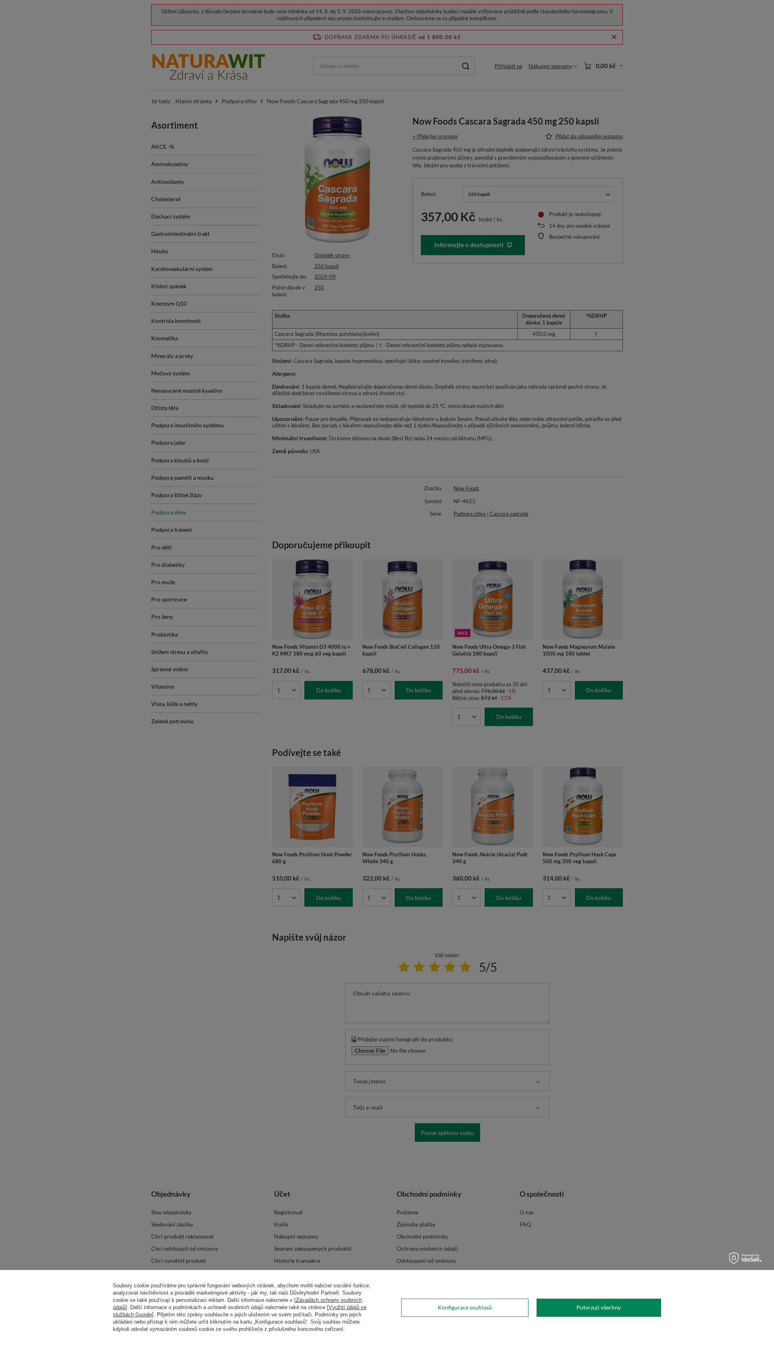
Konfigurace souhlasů (465, 1307)
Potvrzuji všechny (598, 1307)
